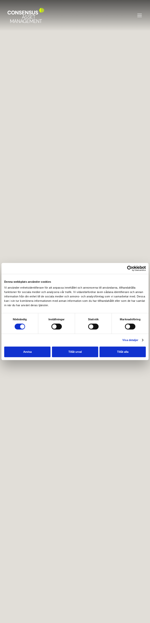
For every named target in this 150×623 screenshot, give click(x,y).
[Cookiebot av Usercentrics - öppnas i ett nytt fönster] (130, 268)
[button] (138, 15)
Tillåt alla (122, 351)
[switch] (56, 326)
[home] (26, 15)
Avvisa (27, 351)
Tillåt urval (75, 351)
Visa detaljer (130, 340)
